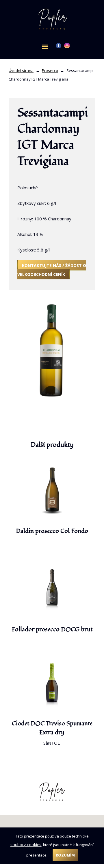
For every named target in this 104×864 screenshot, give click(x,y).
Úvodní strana (21, 70)
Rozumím (65, 855)
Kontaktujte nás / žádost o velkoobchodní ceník (51, 270)
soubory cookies (25, 844)
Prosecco (50, 70)
